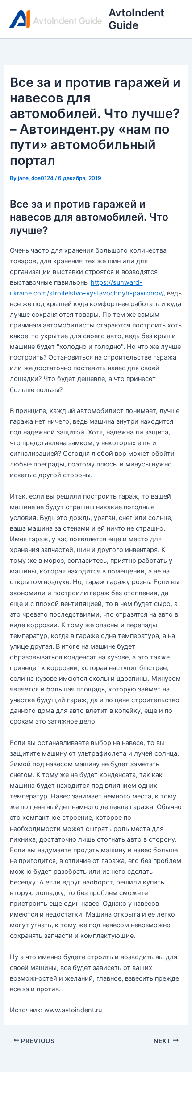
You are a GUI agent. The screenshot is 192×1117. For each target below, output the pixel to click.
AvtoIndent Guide (136, 19)
